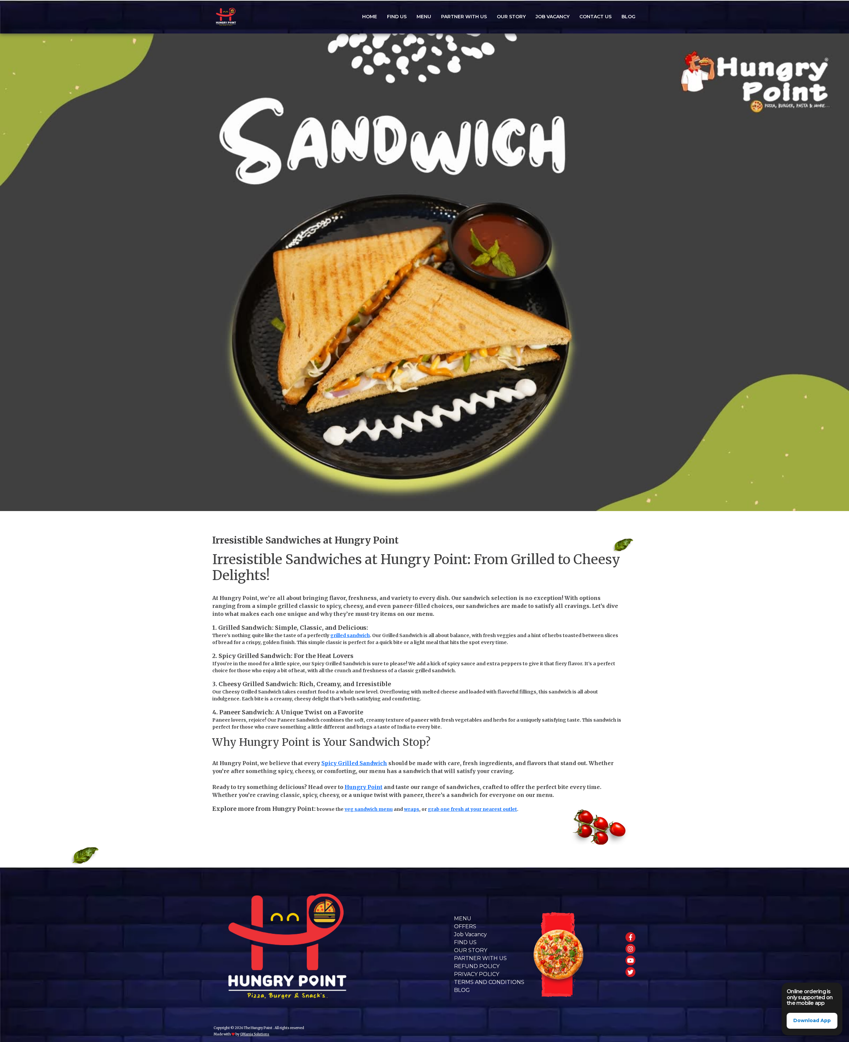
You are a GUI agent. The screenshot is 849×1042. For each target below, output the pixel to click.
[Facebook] (630, 937)
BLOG (628, 17)
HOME (369, 17)
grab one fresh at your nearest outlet (472, 809)
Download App (812, 1020)
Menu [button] (424, 17)
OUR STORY (511, 17)
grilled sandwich (350, 635)
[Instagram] (630, 949)
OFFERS (465, 926)
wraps (411, 809)
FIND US (397, 17)
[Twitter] (630, 972)
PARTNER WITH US (464, 17)
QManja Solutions (254, 1034)
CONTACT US (595, 17)
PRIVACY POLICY (476, 974)
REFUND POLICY (476, 966)
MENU (462, 918)
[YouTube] (630, 960)
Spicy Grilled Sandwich (354, 763)
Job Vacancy (552, 17)
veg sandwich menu (369, 809)
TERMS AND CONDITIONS (489, 982)
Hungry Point (363, 787)
